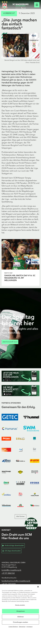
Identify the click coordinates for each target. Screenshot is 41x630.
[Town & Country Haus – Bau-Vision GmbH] (20, 494)
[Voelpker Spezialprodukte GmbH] (34, 494)
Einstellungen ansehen (20, 622)
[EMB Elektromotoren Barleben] (20, 450)
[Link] (20, 254)
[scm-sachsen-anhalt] (20, 6)
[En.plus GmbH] (34, 450)
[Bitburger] (20, 439)
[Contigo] (34, 439)
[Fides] (6, 461)
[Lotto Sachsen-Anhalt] (34, 461)
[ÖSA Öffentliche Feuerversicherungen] (6, 483)
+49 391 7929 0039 (9, 584)
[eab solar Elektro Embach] (6, 450)
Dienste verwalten (20, 605)
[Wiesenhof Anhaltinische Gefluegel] (20, 505)
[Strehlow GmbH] (6, 494)
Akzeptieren (20, 611)
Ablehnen (20, 617)
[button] (38, 587)
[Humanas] (10, 428)
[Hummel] (31, 417)
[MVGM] (34, 472)
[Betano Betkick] (6, 439)
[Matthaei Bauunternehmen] (6, 472)
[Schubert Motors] (20, 483)
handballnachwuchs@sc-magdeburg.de (16, 581)
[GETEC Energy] (10, 417)
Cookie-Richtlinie (13, 626)
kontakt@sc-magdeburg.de (11, 570)
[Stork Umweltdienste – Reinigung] (34, 483)
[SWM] (31, 428)
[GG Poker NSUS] (20, 461)
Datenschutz (22, 626)
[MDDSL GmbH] (20, 472)
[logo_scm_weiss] (5, 5)
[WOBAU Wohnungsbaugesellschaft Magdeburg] (34, 505)
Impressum (29, 626)
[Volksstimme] (6, 505)
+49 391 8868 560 (8, 573)
